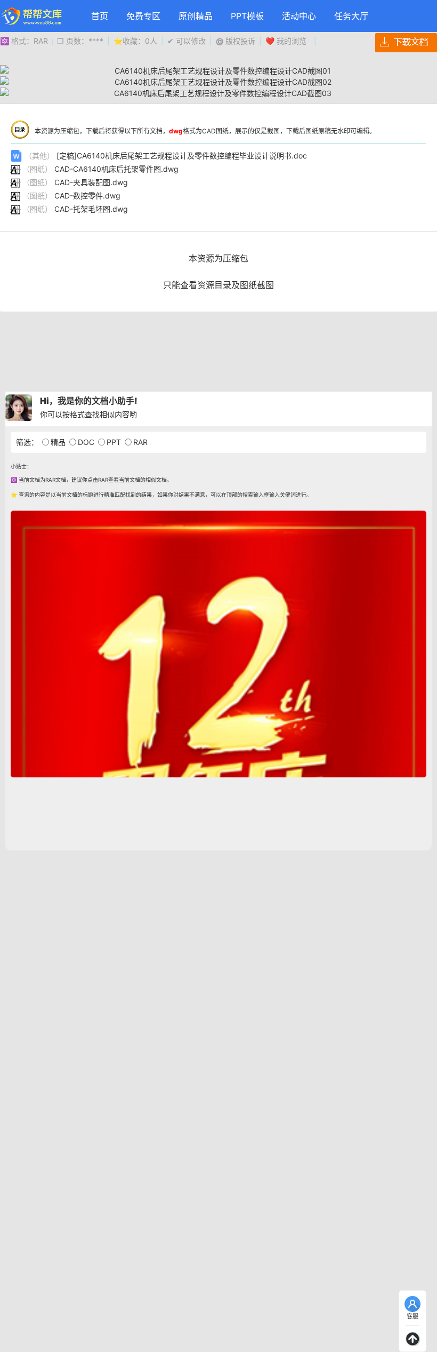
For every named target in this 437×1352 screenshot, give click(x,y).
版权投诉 (235, 40)
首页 (99, 16)
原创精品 (196, 16)
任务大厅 (351, 16)
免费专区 (143, 16)
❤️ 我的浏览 (285, 40)
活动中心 (299, 16)
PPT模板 (247, 16)
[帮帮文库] (32, 16)
